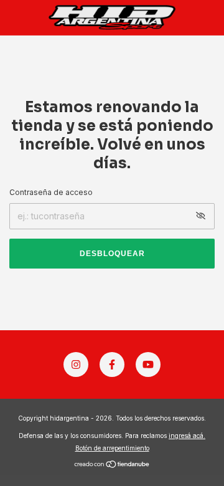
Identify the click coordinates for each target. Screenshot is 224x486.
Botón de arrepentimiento (112, 448)
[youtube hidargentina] (148, 364)
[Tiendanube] (112, 465)
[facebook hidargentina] (112, 364)
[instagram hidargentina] (75, 364)
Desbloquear (112, 253)
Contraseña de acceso (51, 192)
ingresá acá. (187, 435)
